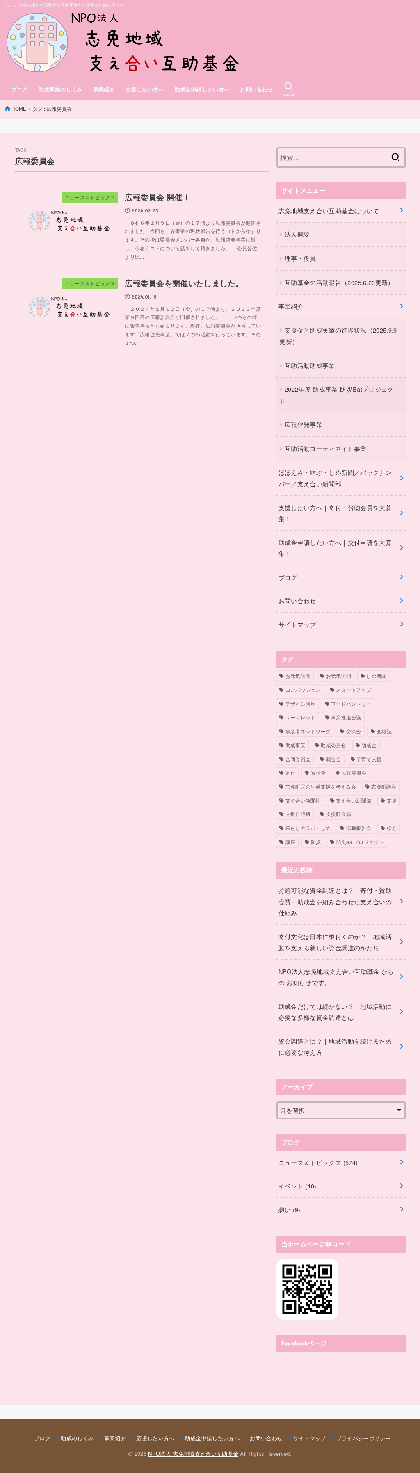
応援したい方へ (155, 1438)
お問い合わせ (256, 89)
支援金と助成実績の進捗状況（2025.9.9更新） (338, 336)
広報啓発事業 (303, 424)
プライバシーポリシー (363, 1438)
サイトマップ (297, 624)
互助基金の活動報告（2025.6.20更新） (339, 282)
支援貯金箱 (339, 813)
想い (289, 1209)
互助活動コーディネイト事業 (326, 448)
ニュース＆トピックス (318, 1162)
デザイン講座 (300, 703)
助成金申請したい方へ (202, 89)
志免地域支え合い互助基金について (328, 210)
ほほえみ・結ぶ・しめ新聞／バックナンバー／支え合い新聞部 (335, 478)
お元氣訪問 (339, 675)
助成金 (369, 744)
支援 (392, 800)
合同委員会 (298, 758)
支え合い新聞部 (353, 800)
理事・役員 (300, 258)
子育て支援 (369, 758)
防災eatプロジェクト (360, 841)
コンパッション (303, 689)
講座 (290, 841)
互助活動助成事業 (310, 365)
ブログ (19, 89)
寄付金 (318, 772)
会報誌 (384, 730)
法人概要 (297, 234)
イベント (297, 1185)
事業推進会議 (346, 717)
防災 (316, 841)
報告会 (333, 758)
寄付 (290, 772)
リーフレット (300, 717)
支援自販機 (298, 813)
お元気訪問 (298, 675)
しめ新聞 (376, 675)
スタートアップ (353, 689)
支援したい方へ (145, 89)
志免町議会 (384, 786)
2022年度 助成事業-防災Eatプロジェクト (336, 395)
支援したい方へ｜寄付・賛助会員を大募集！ (335, 513)
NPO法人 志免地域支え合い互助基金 (193, 1453)
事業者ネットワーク (308, 730)
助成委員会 (333, 744)
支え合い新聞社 (303, 800)
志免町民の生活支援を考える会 (320, 786)
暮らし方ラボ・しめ (308, 827)
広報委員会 (354, 772)
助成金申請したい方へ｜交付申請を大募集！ (335, 548)
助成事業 (295, 744)
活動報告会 (359, 827)
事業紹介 (104, 89)
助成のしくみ (77, 1438)
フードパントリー (351, 703)
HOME (18, 108)
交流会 (353, 730)
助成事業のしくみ (60, 89)
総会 (392, 827)
